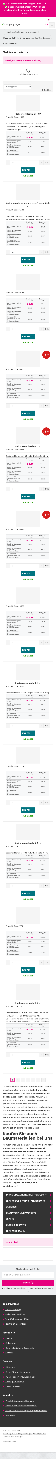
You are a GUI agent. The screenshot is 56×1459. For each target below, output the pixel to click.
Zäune (8, 1338)
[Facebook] (45, 20)
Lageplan (34, 1433)
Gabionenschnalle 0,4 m (28, 683)
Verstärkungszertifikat (17, 1319)
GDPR (43, 1433)
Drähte (10, 1219)
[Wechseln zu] (44, 85)
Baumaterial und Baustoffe (19, 1348)
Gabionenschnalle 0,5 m (28, 843)
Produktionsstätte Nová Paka (21, 1405)
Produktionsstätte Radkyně (20, 1401)
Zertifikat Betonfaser (16, 1324)
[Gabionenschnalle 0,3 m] (28, 435)
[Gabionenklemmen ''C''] (28, 103)
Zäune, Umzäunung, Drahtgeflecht (26, 1195)
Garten (9, 1352)
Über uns (10, 1367)
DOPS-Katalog (13, 1309)
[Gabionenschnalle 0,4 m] (28, 672)
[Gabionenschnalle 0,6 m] (28, 992)
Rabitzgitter (9, 1155)
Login (26, 1282)
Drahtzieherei (12, 1386)
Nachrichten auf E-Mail (28, 1269)
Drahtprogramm (15, 1231)
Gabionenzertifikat (15, 1314)
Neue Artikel (11, 1242)
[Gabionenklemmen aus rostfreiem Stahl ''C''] (28, 192)
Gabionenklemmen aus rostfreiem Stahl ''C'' (28, 205)
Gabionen (11, 1207)
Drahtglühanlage (14, 1381)
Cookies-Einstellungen (13, 1436)
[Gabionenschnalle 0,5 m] (28, 832)
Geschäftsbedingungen (17, 1372)
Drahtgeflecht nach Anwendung (25, 1201)
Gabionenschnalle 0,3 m (28, 446)
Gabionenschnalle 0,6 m (28, 1003)
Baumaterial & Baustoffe (21, 1213)
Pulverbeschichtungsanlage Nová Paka (26, 1410)
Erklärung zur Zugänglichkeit (16, 1433)
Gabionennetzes (11, 1107)
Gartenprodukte (16, 1225)
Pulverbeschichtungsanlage (20, 1377)
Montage (10, 1415)
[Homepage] (11, 24)
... (38, 1080)
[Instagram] (49, 20)
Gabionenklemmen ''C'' (28, 114)
